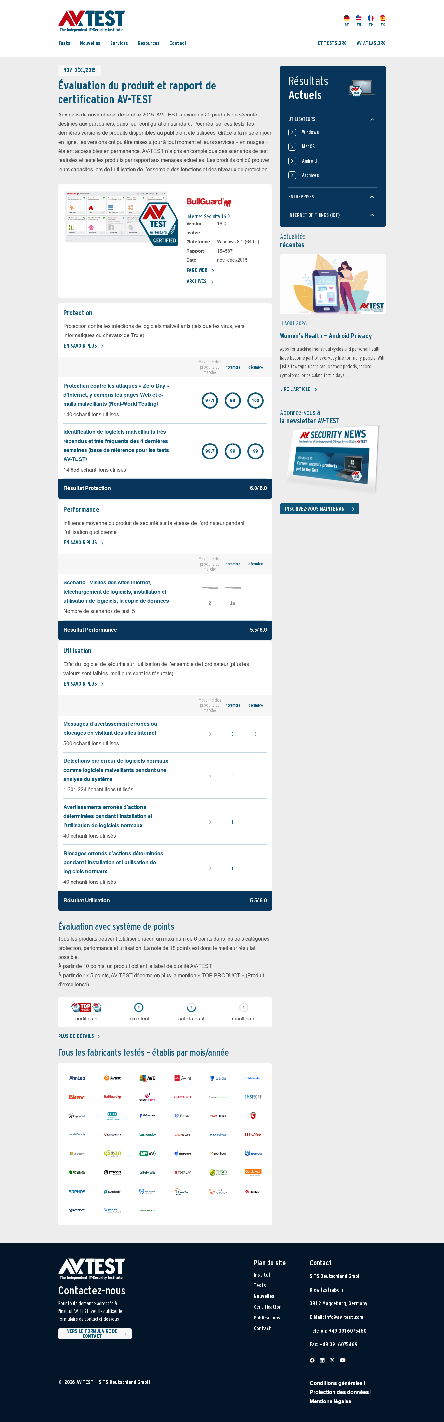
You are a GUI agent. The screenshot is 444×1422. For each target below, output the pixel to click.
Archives (197, 281)
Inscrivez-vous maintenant (316, 509)
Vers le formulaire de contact (92, 1333)
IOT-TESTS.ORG (331, 43)
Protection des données (339, 1392)
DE (347, 24)
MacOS (308, 147)
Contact (178, 43)
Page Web (197, 270)
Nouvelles (90, 43)
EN (359, 24)
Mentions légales (330, 1401)
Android (309, 161)
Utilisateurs (301, 119)
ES (383, 24)
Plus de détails (76, 1036)
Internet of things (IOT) (314, 215)
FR (371, 24)
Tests (64, 43)
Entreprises (301, 197)
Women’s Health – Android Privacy (326, 336)
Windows (310, 132)
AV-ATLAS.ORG (371, 43)
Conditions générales (336, 1383)
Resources (149, 43)
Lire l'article (295, 389)
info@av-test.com (344, 1317)
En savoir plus (80, 346)
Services (119, 43)
